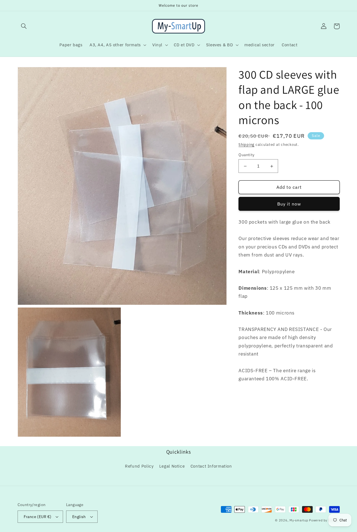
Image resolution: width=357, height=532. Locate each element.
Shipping (246, 144)
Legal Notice (172, 466)
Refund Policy (139, 466)
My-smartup (299, 520)
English (79, 516)
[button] (24, 26)
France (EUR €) (38, 516)
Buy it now (289, 204)
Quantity (246, 154)
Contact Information (211, 466)
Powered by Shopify (324, 520)
